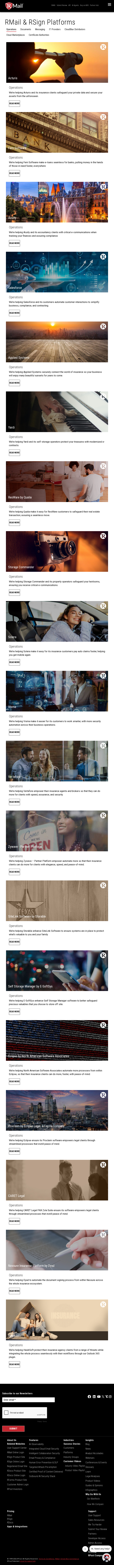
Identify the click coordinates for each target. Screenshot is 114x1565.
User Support (94, 1515)
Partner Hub (94, 5)
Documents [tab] (25, 29)
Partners (92, 1533)
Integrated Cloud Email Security (44, 1448)
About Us (11, 1440)
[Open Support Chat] (106, 1557)
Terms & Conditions (46, 1559)
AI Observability (36, 1444)
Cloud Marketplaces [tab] (15, 35)
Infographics (91, 1490)
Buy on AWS (84, 5)
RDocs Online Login (16, 1475)
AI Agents (75, 5)
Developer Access (97, 1538)
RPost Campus (95, 1555)
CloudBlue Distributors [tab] (75, 29)
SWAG (53, 5)
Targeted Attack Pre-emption (43, 1467)
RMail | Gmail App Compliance (67, 1559)
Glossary (90, 1467)
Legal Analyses (93, 1476)
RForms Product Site (17, 1480)
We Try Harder (95, 1524)
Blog (88, 1444)
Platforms (68, 1452)
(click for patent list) (27, 1561)
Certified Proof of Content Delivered (46, 1471)
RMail (9, 1515)
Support (92, 1511)
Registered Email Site (17, 1466)
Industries (69, 1440)
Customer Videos (72, 1461)
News (88, 1448)
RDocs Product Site (16, 1470)
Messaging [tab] (40, 29)
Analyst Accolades (94, 1453)
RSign (9, 1519)
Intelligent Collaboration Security (44, 1453)
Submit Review (62, 5)
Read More (14, 103)
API (69, 5)
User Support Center (17, 1447)
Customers (69, 1447)
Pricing (10, 1511)
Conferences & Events (96, 1462)
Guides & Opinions (94, 1485)
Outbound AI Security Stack (42, 1476)
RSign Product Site (16, 1457)
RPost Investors (14, 1489)
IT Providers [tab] (55, 29)
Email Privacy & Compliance (42, 1457)
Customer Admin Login (18, 1484)
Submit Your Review (97, 1529)
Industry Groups (71, 1457)
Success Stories (72, 1443)
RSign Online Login (15, 1461)
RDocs (10, 1522)
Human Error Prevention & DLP (43, 1462)
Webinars (90, 1457)
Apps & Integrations (17, 1526)
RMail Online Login (15, 1452)
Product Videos (93, 1480)
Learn (88, 1471)
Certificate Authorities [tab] (39, 35)
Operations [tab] (11, 29)
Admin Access (95, 1542)
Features (33, 1440)
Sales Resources (96, 1520)
